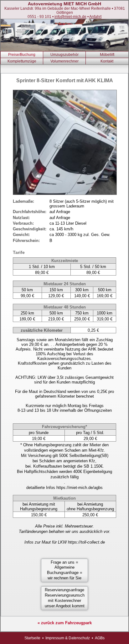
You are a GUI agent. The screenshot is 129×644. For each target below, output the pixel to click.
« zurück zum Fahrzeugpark (65, 622)
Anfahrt (95, 16)
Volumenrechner (64, 61)
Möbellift (107, 54)
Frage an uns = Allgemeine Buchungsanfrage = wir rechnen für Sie (64, 570)
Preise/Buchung (21, 54)
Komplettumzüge (22, 61)
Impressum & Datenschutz (67, 638)
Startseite (32, 638)
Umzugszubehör (64, 54)
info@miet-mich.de (70, 16)
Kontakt (107, 61)
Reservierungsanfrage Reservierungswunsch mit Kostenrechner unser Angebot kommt (65, 598)
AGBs (100, 638)
